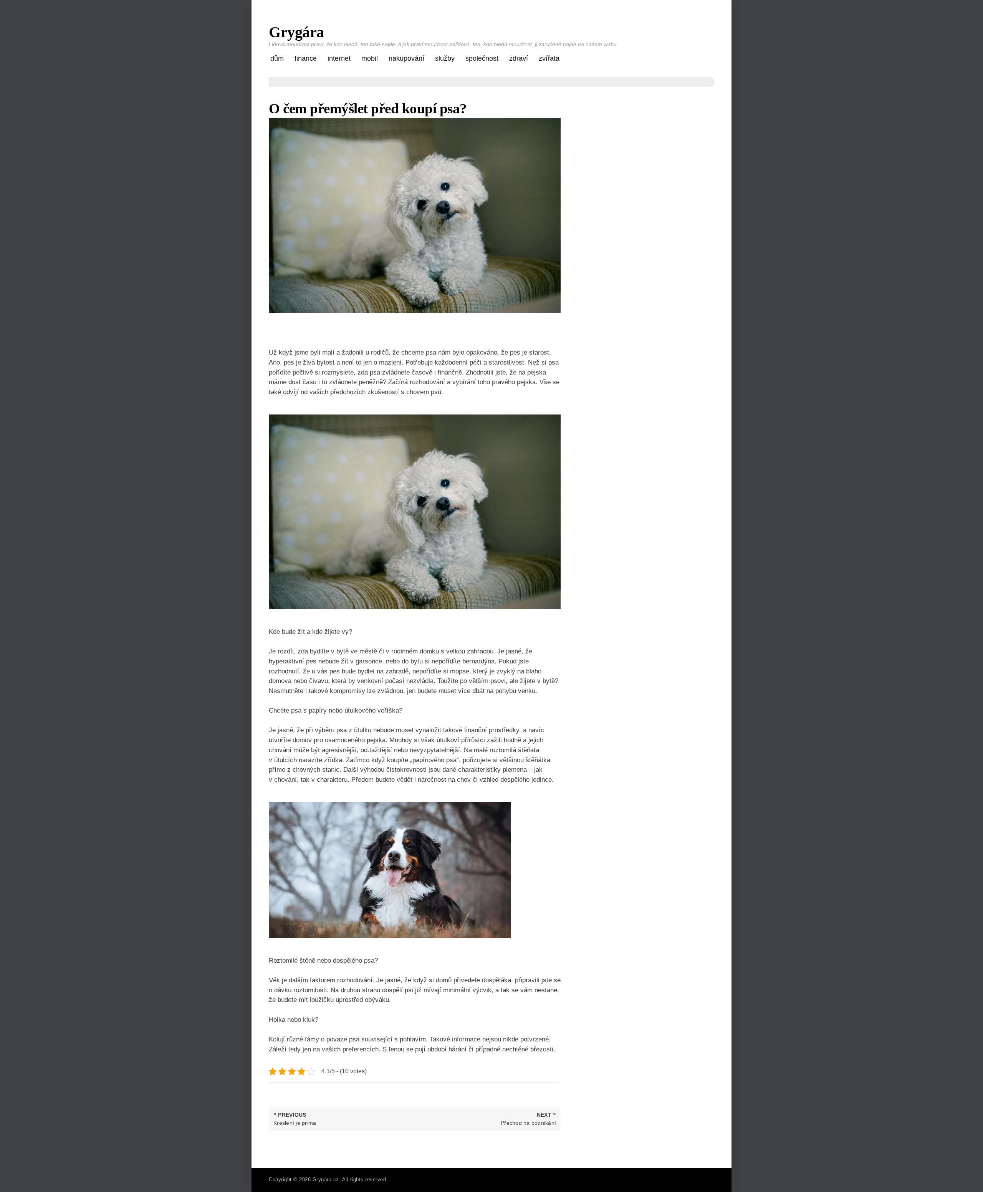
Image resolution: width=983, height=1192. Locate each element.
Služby (445, 58)
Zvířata (549, 58)
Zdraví (518, 58)
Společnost (481, 58)
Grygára (296, 32)
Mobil (369, 58)
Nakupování (406, 58)
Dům (277, 58)
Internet (339, 58)
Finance (306, 58)
